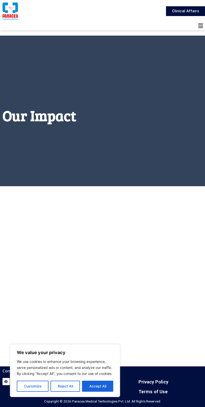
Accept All (97, 386)
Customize (33, 386)
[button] (200, 25)
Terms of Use (153, 391)
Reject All (65, 386)
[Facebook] (6, 381)
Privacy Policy (153, 382)
